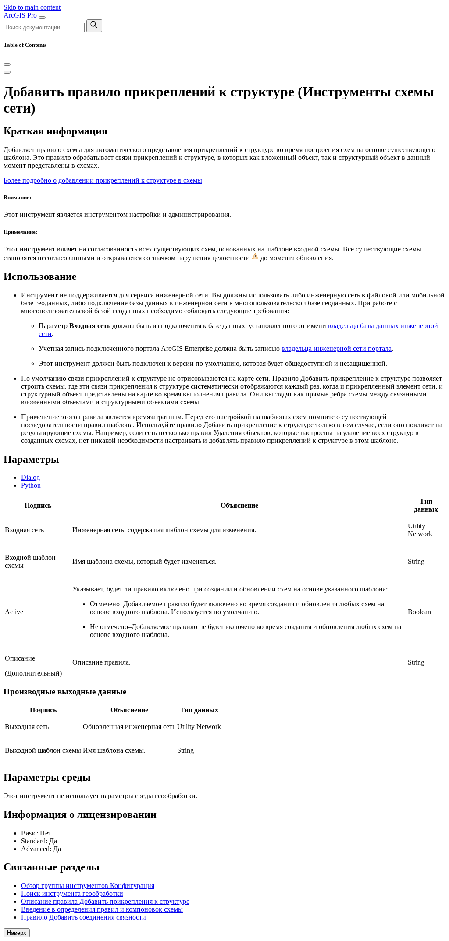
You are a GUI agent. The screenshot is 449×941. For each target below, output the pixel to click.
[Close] (7, 64)
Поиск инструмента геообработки (72, 893)
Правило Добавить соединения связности (83, 917)
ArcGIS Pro (21, 15)
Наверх (16, 933)
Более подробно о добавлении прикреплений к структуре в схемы (103, 180)
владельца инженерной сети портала (337, 348)
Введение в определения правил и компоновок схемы (102, 909)
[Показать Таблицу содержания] (7, 72)
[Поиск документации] (94, 25)
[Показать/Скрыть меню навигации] (42, 17)
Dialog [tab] (30, 477)
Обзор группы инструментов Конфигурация (87, 885)
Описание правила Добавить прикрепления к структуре (105, 901)
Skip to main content (32, 7)
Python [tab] (31, 485)
